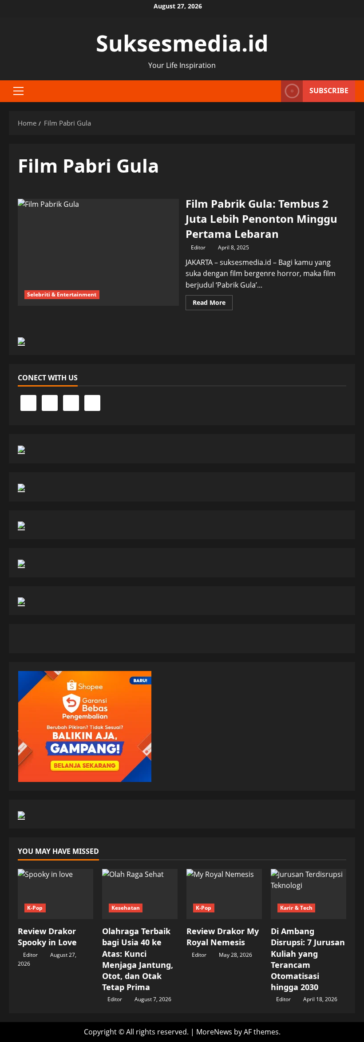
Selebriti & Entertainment (62, 294)
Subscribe (328, 90)
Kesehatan (125, 908)
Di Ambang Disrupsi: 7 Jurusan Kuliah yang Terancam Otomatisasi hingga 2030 (308, 959)
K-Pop (35, 908)
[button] (18, 91)
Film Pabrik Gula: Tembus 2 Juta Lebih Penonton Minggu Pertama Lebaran (98, 252)
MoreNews (214, 1032)
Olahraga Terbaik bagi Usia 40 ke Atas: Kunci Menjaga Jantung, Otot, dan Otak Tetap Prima (137, 959)
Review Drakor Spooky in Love (47, 936)
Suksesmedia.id (182, 43)
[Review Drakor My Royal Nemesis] (224, 894)
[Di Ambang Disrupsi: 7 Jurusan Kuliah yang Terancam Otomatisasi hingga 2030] (308, 894)
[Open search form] (271, 91)
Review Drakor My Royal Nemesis (222, 936)
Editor (198, 247)
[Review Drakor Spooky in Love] (55, 894)
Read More (213, 304)
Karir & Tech (296, 908)
